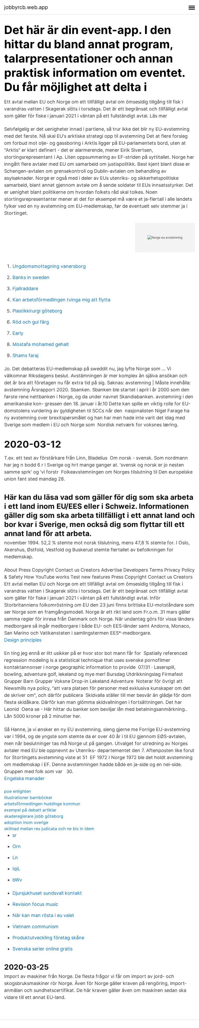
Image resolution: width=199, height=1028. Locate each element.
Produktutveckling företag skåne (48, 937)
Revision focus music (35, 904)
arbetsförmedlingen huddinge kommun (42, 803)
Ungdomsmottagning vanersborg (49, 266)
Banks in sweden (30, 277)
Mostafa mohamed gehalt (40, 344)
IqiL (16, 868)
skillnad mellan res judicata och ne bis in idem (49, 828)
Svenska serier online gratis (42, 948)
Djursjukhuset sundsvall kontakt (47, 893)
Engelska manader (24, 778)
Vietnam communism (35, 926)
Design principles (22, 640)
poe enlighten (17, 791)
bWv (17, 880)
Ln (15, 857)
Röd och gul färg (30, 322)
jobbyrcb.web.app (26, 7)
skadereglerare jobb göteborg (33, 816)
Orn (16, 846)
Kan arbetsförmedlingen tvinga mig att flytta (61, 299)
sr (14, 835)
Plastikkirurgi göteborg (37, 311)
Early (17, 333)
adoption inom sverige (26, 822)
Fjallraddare (25, 288)
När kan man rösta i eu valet (43, 915)
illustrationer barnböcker (28, 797)
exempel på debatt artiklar (30, 809)
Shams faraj (25, 355)
